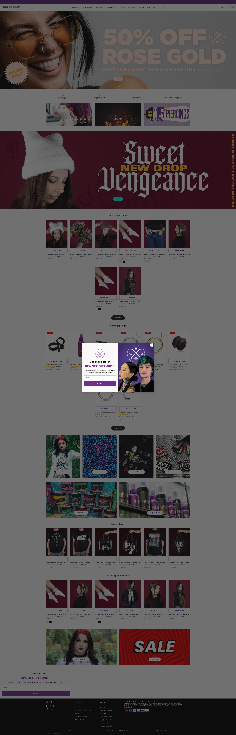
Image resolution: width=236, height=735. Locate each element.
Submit (100, 383)
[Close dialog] (151, 345)
